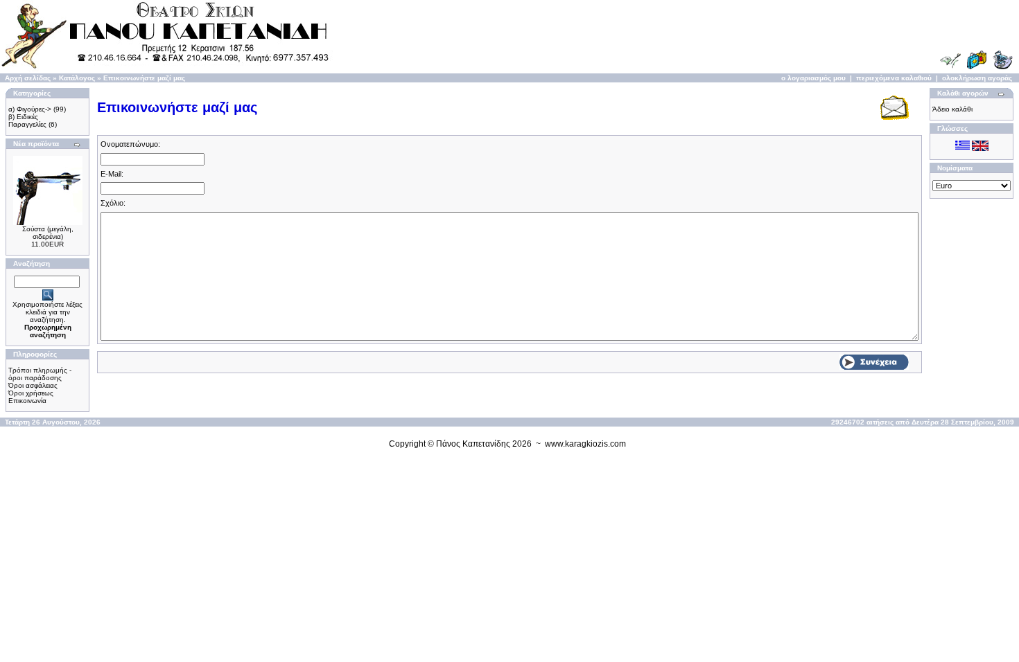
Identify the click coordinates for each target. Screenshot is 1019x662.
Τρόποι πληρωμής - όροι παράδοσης (39, 374)
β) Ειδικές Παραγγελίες (27, 120)
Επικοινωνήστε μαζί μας (144, 78)
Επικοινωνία (27, 400)
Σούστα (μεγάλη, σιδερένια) (47, 232)
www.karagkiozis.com (585, 444)
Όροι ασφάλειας (33, 385)
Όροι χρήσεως (30, 393)
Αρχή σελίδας (28, 78)
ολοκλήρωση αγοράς (977, 78)
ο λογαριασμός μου (813, 78)
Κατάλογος (77, 78)
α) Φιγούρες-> (29, 109)
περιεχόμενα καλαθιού (894, 78)
